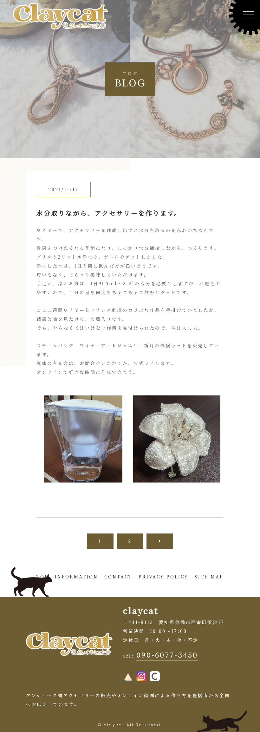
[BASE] (128, 677)
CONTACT (118, 576)
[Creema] (155, 677)
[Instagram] (141, 677)
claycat (114, 725)
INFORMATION (76, 576)
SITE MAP (209, 576)
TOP (42, 576)
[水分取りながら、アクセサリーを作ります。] (83, 478)
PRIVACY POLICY (163, 576)
